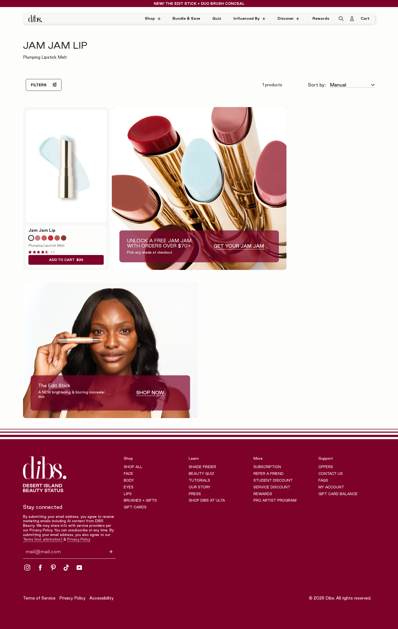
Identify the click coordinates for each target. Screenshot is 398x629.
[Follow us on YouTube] (79, 567)
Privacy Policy (78, 539)
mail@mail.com (43, 551)
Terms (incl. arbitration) (43, 539)
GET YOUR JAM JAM (239, 246)
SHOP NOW (150, 392)
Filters (39, 85)
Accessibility (101, 598)
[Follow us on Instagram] (27, 567)
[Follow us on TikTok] (66, 567)
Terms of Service (39, 598)
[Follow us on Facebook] (40, 567)
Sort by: (317, 84)
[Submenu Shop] (160, 19)
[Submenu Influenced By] (265, 19)
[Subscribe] (110, 551)
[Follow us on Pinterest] (53, 567)
